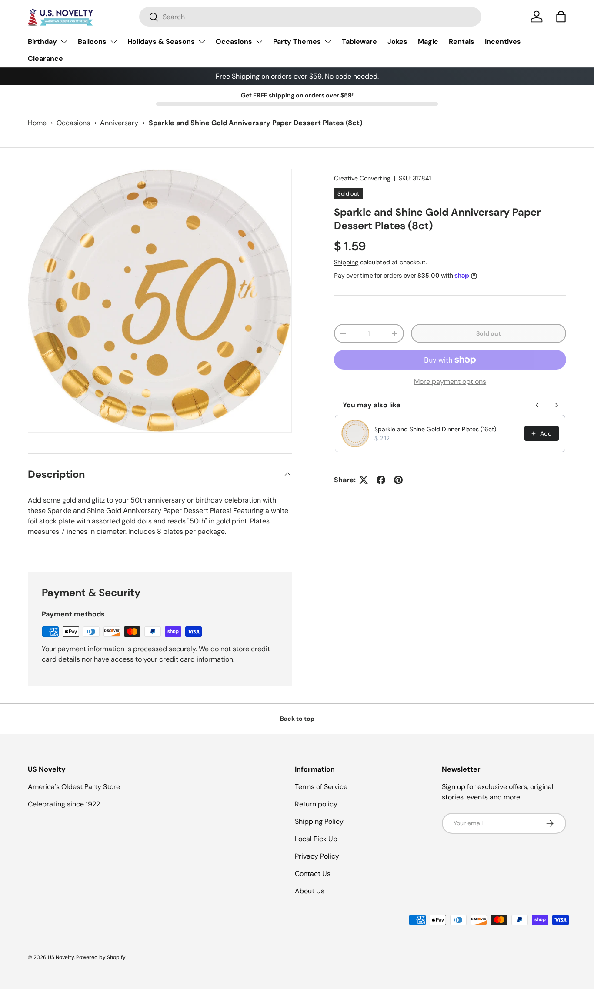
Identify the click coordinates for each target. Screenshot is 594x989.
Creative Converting (362, 178)
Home (37, 122)
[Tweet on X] (363, 480)
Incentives (503, 41)
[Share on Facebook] (381, 480)
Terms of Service (321, 786)
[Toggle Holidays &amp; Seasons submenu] (202, 42)
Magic (428, 41)
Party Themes (297, 41)
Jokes (397, 41)
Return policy (316, 804)
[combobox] (310, 17)
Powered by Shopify (101, 957)
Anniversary (119, 122)
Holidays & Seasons (161, 41)
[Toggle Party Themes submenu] (328, 42)
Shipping (346, 262)
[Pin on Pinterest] (398, 480)
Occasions (234, 41)
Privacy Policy (317, 856)
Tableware (359, 41)
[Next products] (556, 405)
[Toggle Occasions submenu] (259, 42)
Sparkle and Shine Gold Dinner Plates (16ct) (435, 429)
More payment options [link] (450, 381)
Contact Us (312, 873)
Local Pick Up (316, 838)
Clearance (45, 58)
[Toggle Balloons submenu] (113, 42)
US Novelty (61, 957)
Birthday (42, 41)
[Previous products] (537, 405)
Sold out (488, 333)
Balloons (92, 41)
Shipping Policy (319, 821)
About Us (309, 891)
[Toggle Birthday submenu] (64, 42)
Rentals (461, 41)
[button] (561, 16)
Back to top (297, 719)
